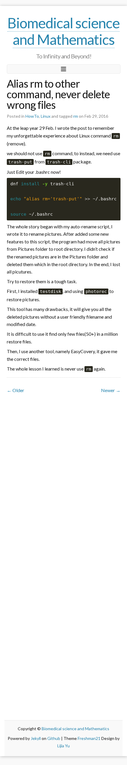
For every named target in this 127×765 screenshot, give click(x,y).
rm (75, 116)
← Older (15, 390)
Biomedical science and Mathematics (63, 31)
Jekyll (36, 738)
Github (53, 738)
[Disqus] (64, 469)
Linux (46, 116)
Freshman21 (89, 738)
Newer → (111, 390)
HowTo (32, 116)
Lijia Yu (63, 745)
